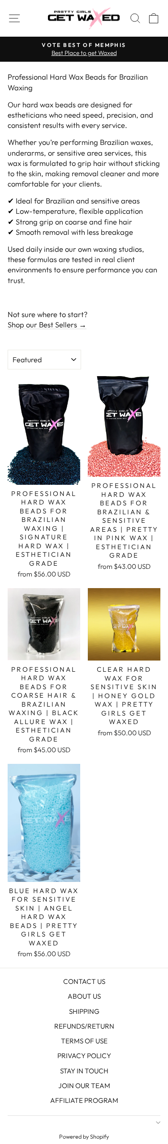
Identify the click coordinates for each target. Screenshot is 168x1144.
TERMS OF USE (84, 1041)
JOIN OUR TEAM (84, 1085)
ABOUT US (84, 996)
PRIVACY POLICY (84, 1055)
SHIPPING (84, 1011)
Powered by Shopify (84, 1136)
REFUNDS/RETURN (84, 1026)
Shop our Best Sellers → (47, 324)
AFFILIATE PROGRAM (84, 1100)
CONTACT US (84, 981)
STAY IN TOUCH (84, 1071)
